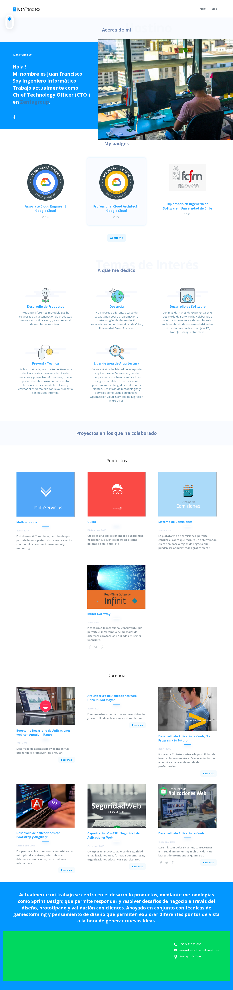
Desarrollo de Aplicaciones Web (181, 833)
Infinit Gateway (98, 614)
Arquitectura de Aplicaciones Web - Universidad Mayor (113, 698)
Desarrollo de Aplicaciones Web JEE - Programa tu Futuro (184, 738)
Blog (214, 8)
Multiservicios (26, 522)
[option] (165, 89)
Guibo (91, 522)
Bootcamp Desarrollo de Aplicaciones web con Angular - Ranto (43, 733)
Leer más (66, 759)
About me (116, 238)
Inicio (202, 8)
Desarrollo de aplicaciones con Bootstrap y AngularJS (38, 835)
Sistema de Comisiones (175, 522)
